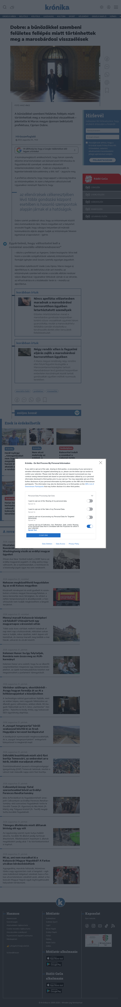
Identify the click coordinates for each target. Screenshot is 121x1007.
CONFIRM (43, 535)
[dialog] (60, 503)
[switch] (90, 500)
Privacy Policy (74, 544)
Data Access (60, 544)
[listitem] (60, 495)
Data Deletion (47, 544)
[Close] (101, 463)
